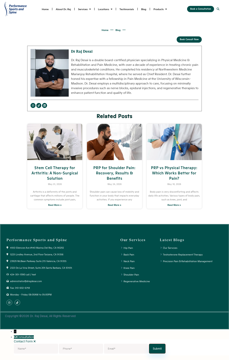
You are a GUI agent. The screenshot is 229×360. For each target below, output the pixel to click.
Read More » (55, 204)
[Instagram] (33, 105)
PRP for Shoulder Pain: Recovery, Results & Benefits (114, 173)
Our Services (133, 240)
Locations (103, 9)
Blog (143, 9)
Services (83, 9)
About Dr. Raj (63, 9)
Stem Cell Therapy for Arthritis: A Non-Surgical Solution (54, 173)
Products (158, 9)
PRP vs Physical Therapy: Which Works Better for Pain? (174, 173)
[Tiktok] (38, 105)
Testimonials (126, 9)
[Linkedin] (44, 105)
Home (45, 9)
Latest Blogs (172, 240)
